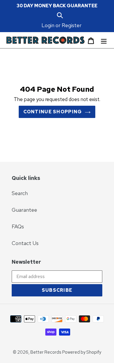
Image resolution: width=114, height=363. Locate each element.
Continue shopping (52, 112)
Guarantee (24, 209)
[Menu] (103, 40)
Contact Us (25, 243)
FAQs (18, 226)
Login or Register (62, 25)
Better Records (45, 352)
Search (20, 193)
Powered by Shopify (81, 352)
